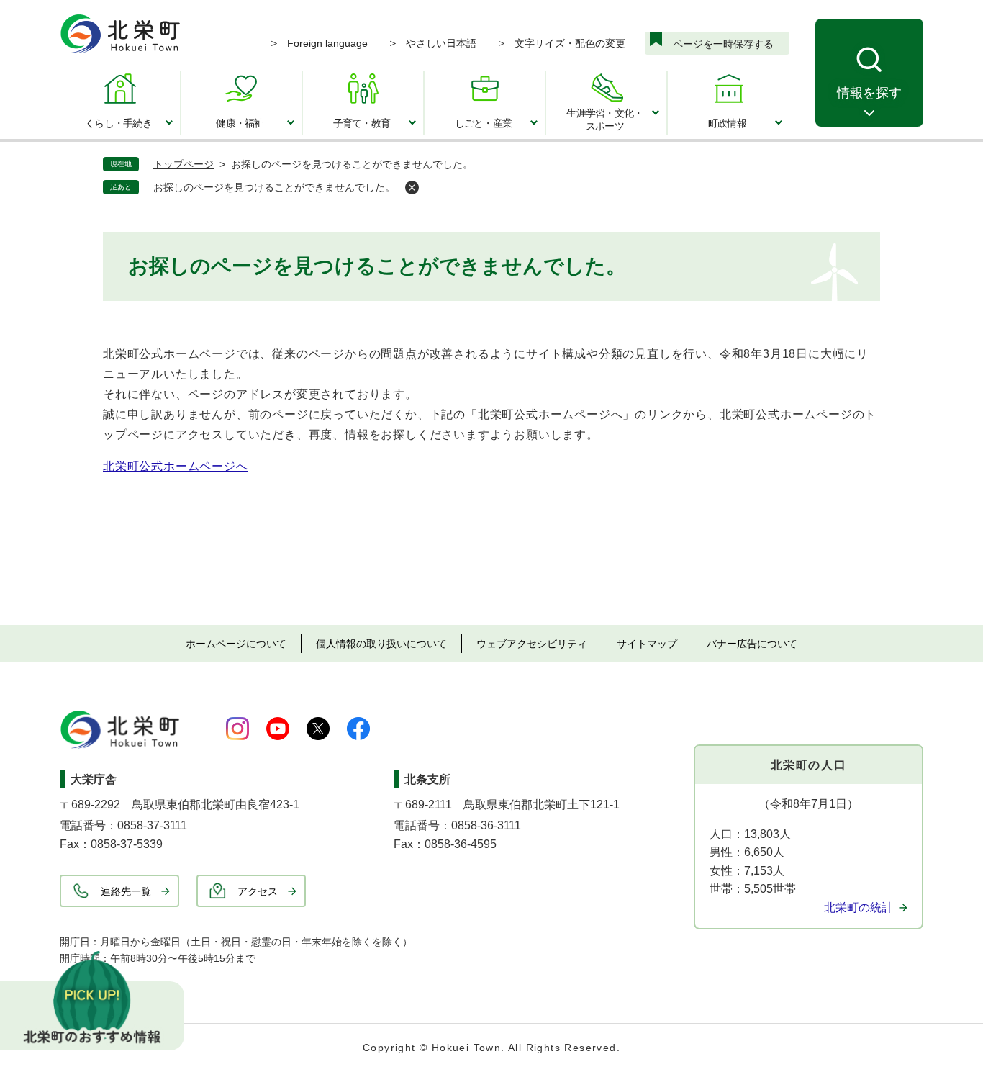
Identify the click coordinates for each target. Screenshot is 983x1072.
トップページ (183, 164)
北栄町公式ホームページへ (175, 466)
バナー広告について (752, 643)
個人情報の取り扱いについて (381, 643)
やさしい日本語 (441, 43)
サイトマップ (647, 643)
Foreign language (327, 43)
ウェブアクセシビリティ (531, 643)
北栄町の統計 (858, 907)
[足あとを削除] (412, 187)
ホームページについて (236, 643)
